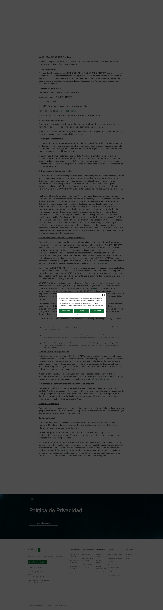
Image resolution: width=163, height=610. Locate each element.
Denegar (81, 310)
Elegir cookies (97, 310)
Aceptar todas (65, 310)
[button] (103, 295)
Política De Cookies (80, 314)
